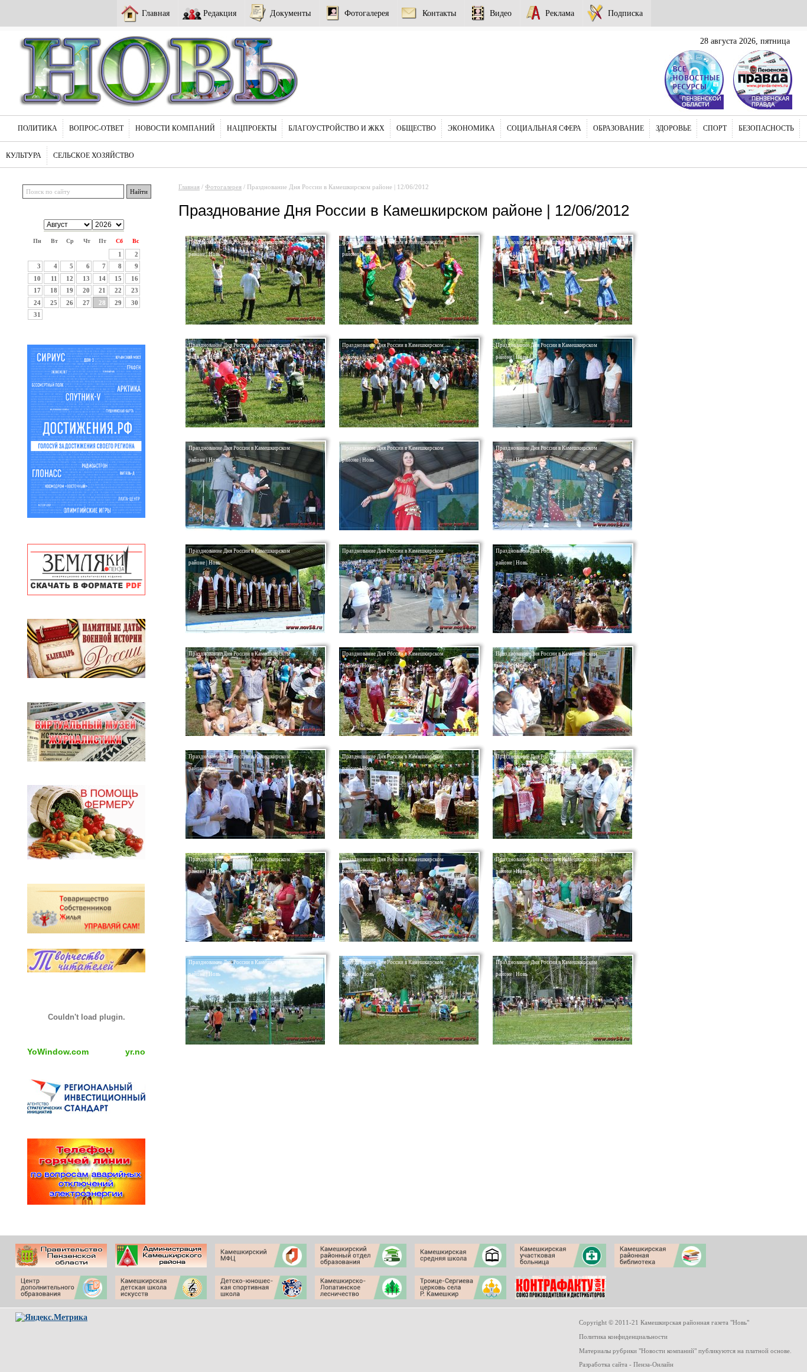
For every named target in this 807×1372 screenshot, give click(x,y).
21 (102, 290)
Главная (156, 13)
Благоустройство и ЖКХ (336, 128)
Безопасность (766, 128)
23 (134, 290)
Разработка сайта (603, 1364)
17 (37, 290)
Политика (37, 128)
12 (69, 278)
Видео (501, 13)
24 (37, 302)
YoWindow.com (58, 1051)
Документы (290, 13)
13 (86, 278)
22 (118, 290)
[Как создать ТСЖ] (86, 930)
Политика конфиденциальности (623, 1336)
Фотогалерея (366, 13)
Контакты (439, 13)
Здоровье (673, 128)
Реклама (559, 13)
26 (69, 302)
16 (134, 278)
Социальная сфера (544, 128)
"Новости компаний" (668, 1350)
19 (69, 290)
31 (37, 314)
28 (102, 302)
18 (53, 290)
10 (37, 278)
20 (86, 290)
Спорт (715, 128)
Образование (618, 128)
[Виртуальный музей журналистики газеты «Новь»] (86, 758)
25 (53, 302)
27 (86, 302)
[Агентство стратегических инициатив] (86, 1111)
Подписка (625, 13)
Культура (23, 155)
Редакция (219, 13)
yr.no (135, 1051)
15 (118, 278)
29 (118, 302)
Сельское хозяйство (93, 155)
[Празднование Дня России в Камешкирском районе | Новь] (255, 322)
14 (102, 278)
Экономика (471, 128)
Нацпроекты (251, 128)
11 (54, 278)
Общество (416, 128)
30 (134, 302)
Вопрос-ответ (96, 128)
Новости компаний (175, 128)
